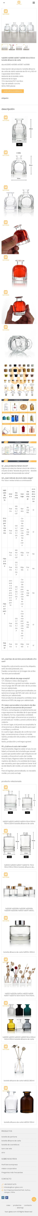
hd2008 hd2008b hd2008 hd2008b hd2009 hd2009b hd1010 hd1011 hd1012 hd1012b (19, 910)
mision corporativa (9, 1168)
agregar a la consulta (13, 91)
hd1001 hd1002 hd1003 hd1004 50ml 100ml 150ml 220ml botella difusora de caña (19, 823)
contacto (28, 1205)
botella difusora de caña (11, 1141)
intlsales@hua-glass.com (13, 1187)
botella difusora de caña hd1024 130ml (19, 1122)
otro (3, 1152)
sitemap (20, 1208)
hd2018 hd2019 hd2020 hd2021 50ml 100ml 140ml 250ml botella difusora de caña (19, 1038)
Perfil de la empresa (10, 1164)
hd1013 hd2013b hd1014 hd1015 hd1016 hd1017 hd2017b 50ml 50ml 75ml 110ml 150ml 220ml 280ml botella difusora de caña (19, 995)
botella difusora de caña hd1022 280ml (19, 1081)
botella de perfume (9, 1137)
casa (8, 1205)
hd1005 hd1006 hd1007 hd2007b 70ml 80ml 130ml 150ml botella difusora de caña (19, 866)
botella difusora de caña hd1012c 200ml (19, 952)
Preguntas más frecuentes (12, 1172)
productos (17, 1205)
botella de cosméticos (10, 1145)
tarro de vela (7, 1148)
